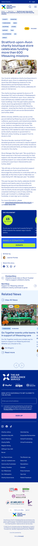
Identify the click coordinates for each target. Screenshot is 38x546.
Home (3, 11)
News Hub (11, 11)
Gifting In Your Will (7, 449)
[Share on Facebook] (4, 266)
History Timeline (6, 467)
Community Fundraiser (8, 464)
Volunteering (24, 432)
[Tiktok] (11, 426)
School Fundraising (26, 439)
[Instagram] (2, 426)
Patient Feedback (25, 477)
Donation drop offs (7, 435)
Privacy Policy (8, 409)
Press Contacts (25, 471)
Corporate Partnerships (27, 435)
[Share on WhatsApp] (11, 266)
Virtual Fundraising (26, 442)
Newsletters (24, 464)
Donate (19, 245)
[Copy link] (15, 266)
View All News (11, 300)
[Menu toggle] (35, 7)
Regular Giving (6, 445)
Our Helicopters (6, 474)
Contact (22, 467)
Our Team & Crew (6, 457)
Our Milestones (6, 471)
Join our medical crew (8, 460)
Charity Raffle (5, 442)
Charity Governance (7, 477)
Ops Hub (23, 474)
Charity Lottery (6, 432)
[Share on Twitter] (7, 266)
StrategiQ (21, 536)
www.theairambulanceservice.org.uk (18, 202)
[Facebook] (7, 426)
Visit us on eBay (19, 510)
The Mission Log (25, 457)
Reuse (3, 452)
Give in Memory (6, 439)
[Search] (30, 7)
